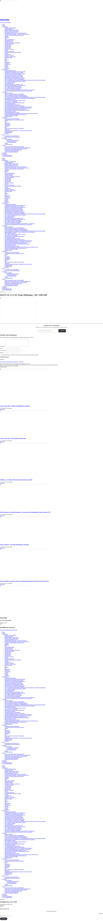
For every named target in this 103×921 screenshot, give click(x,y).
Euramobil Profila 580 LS (12, 141)
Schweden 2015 (8, 48)
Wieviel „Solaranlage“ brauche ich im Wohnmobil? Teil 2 (15, 95)
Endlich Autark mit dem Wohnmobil (11, 150)
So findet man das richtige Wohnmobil (12, 118)
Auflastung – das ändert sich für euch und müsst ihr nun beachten (16, 479)
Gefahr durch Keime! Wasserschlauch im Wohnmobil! (15, 71)
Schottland (7, 36)
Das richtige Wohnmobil (7, 155)
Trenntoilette (7, 123)
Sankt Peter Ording (8, 57)
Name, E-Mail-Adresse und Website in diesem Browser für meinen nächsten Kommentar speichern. (20, 354)
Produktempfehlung (8, 131)
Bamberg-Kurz (7, 61)
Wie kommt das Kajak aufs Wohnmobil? (12, 104)
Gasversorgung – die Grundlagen (11, 101)
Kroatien (6, 53)
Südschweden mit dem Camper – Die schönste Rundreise (15, 33)
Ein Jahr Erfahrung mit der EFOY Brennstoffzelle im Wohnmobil (17, 110)
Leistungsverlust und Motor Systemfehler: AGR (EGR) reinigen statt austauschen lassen (21, 113)
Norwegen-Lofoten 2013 (9, 51)
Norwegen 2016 (8, 47)
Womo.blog (4, 19)
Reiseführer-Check (8, 132)
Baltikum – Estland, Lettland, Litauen (12, 30)
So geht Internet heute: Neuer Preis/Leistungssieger (14, 119)
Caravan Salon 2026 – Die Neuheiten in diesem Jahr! (13, 438)
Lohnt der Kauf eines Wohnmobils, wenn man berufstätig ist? (16, 96)
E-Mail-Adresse (3, 350)
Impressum (4, 137)
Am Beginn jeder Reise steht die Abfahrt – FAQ (14, 84)
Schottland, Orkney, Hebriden (10, 27)
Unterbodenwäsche (8, 116)
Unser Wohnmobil (8, 139)
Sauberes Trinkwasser (9, 93)
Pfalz (6, 60)
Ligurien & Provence (9, 41)
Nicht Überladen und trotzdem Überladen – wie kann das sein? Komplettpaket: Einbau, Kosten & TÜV (25, 512)
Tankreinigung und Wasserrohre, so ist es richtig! (14, 72)
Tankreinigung (7, 124)
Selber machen (7, 125)
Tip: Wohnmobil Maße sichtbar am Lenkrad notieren (14, 105)
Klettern (6, 143)
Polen (6, 38)
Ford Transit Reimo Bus (11, 142)
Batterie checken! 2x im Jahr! (10, 111)
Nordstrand (7, 63)
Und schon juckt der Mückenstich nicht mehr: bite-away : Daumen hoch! (18, 90)
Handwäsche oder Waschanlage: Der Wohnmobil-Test (15, 85)
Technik (6, 120)
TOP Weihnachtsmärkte (9, 43)
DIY (5, 121)
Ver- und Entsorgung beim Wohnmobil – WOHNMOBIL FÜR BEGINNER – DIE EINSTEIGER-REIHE (25, 80)
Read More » (2, 409)
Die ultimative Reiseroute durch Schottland (13, 52)
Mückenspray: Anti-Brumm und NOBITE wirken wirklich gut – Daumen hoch (20, 89)
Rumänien (7, 37)
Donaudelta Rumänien (9, 28)
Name (1, 348)
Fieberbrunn (7, 68)
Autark (3, 145)
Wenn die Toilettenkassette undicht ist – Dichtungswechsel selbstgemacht (18, 106)
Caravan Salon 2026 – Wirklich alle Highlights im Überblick (15, 406)
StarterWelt (4, 117)
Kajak (3, 134)
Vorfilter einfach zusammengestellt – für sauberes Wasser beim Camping (18, 130)
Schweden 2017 (8, 45)
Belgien (6, 50)
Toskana (6, 67)
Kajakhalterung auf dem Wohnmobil (11, 135)
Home (3, 24)
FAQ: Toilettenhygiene (9, 83)
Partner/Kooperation (8, 144)
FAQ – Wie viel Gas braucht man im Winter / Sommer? (15, 81)
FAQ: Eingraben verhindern (10, 82)
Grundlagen (4, 91)
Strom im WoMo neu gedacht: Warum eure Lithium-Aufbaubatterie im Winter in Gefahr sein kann (24, 581)
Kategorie (4, 152)
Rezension (7, 133)
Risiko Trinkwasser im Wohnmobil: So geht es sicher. (15, 78)
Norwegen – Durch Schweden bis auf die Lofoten (14, 35)
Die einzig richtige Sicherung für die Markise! (13, 74)
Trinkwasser (7, 129)
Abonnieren (62, 330)
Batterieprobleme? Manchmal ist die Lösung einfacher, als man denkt (18, 108)
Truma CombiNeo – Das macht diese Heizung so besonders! (14, 544)
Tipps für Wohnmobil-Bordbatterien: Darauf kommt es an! (16, 109)
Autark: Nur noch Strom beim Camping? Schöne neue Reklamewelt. (18, 147)
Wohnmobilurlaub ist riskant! (10, 70)
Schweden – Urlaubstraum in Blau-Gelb (12, 42)
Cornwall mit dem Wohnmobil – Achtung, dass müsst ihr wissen (17, 34)
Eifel (6, 58)
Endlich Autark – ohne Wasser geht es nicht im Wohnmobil (16, 148)
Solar (6, 127)
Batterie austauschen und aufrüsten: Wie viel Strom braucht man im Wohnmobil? (20, 98)
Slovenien (7, 66)
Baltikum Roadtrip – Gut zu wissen (11, 29)
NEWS (3, 25)
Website (1, 352)
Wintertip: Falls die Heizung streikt (11, 115)
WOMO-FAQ (5, 69)
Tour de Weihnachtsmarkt (9, 39)
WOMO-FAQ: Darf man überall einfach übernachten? (15, 73)
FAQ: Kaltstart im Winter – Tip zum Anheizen (13, 87)
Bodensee (6, 59)
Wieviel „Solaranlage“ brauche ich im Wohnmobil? (14, 79)
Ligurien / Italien (8, 44)
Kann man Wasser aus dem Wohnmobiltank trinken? (14, 102)
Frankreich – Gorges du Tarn (10, 56)
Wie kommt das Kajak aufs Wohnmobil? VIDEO (14, 76)
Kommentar (2, 346)
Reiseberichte (4, 26)
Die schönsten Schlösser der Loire (11, 32)
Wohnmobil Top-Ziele (9, 40)
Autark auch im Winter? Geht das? (11, 151)
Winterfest (7, 126)
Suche (1, 291)
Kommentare (4, 154)
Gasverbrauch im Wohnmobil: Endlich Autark (13, 149)
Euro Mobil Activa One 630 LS (13, 140)
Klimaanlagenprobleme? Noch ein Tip (12, 112)
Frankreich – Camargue (9, 49)
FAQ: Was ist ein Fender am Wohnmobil (12, 88)
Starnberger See (8, 64)
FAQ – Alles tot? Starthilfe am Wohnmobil (13, 86)
